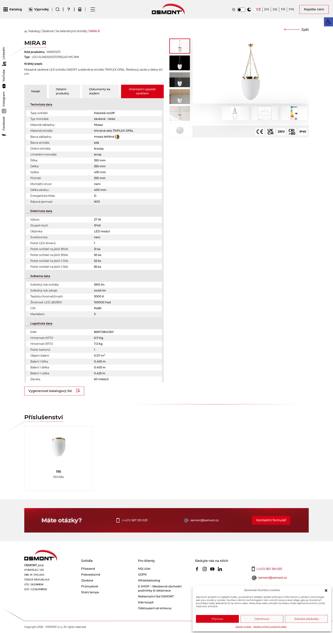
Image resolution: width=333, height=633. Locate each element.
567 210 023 (134, 520)
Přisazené (88, 568)
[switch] (241, 10)
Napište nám (314, 9)
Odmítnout (262, 619)
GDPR (142, 574)
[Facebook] (197, 569)
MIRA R (94, 31)
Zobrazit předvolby (306, 619)
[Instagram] (205, 569)
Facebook (3, 124)
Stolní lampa (90, 592)
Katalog (34, 31)
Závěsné (87, 580)
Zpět (305, 30)
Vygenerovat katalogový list (50, 391)
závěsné (48, 31)
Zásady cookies (243, 626)
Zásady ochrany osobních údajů (270, 626)
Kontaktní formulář (271, 520)
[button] (326, 590)
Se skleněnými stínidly (71, 31)
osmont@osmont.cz (204, 520)
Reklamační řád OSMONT (156, 596)
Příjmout (217, 619)
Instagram (3, 99)
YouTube (3, 75)
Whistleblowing (149, 580)
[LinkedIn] (220, 569)
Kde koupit (146, 602)
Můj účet (144, 568)
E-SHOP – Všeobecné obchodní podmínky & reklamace (160, 588)
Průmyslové (89, 586)
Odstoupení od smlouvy (155, 608)
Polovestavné (90, 574)
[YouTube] (212, 569)
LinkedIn (3, 53)
